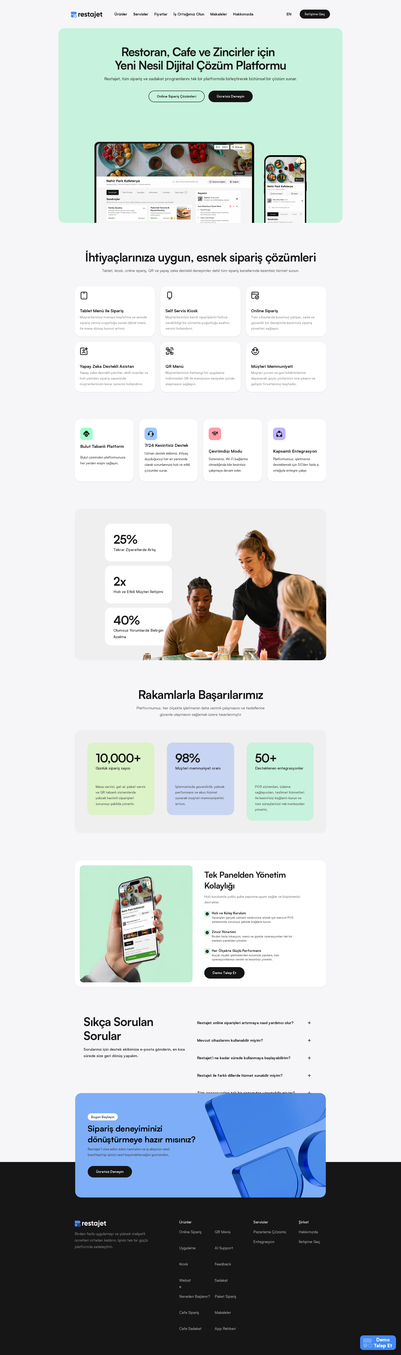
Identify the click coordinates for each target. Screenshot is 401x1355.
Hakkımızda (243, 14)
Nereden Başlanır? (194, 1296)
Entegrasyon (263, 1241)
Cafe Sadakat (190, 1328)
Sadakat (221, 1280)
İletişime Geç (309, 1241)
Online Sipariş (190, 1231)
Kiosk (183, 1264)
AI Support (224, 1248)
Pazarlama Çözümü (269, 1231)
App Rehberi (225, 1328)
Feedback (223, 1264)
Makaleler (218, 14)
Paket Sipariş (225, 1296)
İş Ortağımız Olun (189, 14)
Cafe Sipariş (189, 1312)
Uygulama (187, 1248)
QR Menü (223, 1231)
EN (289, 14)
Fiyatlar (161, 14)
